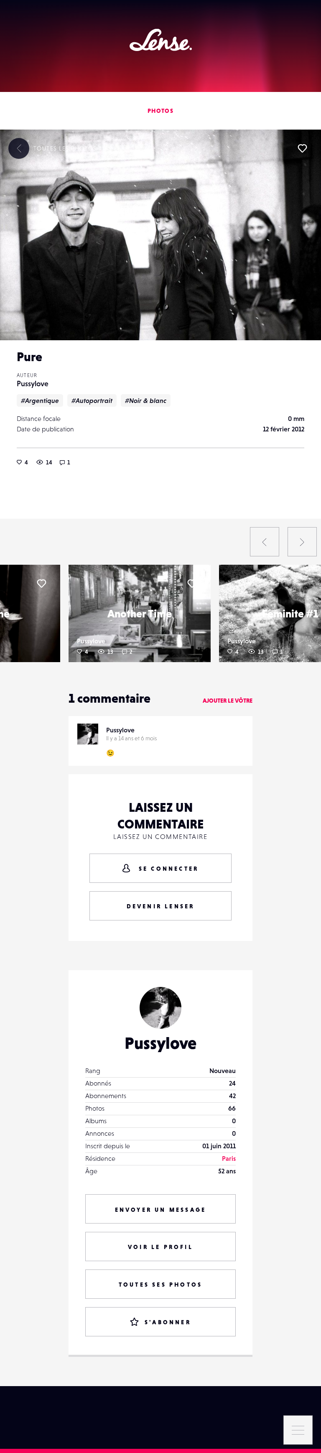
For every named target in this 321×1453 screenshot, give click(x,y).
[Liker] (302, 148)
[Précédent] (264, 541)
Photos (160, 110)
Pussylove (32, 383)
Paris (229, 1158)
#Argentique (40, 400)
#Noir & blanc (145, 400)
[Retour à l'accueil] (161, 40)
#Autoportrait (91, 400)
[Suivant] (302, 541)
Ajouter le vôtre (227, 700)
